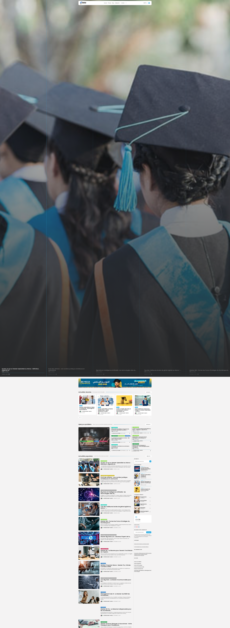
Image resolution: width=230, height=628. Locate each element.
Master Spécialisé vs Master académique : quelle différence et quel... (142, 410)
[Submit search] (150, 461)
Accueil (105, 3)
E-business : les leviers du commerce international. (120, 446)
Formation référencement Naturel (140, 555)
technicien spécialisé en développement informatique (142, 571)
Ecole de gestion (137, 563)
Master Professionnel (138, 568)
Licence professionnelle (139, 567)
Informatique (90, 441)
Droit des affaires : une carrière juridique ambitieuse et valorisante (66, 369)
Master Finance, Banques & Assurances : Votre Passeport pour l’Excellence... (140, 446)
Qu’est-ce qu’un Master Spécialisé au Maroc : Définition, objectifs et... (20, 369)
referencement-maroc (124, 411)
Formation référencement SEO (140, 553)
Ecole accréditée (137, 561)
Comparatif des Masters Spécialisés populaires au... (146, 469)
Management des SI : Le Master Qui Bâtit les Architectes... (115, 594)
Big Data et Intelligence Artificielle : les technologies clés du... (116, 370)
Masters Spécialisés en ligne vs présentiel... (146, 475)
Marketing (97, 441)
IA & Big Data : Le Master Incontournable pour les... (116, 580)
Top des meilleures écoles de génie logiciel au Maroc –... (162, 370)
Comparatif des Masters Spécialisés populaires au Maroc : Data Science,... (105, 410)
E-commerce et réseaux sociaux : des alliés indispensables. (92, 443)
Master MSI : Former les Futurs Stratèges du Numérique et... (209, 370)
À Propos (109, 3)
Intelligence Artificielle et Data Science (109, 490)
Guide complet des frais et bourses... (145, 489)
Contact (122, 3)
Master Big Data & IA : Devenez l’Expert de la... (116, 537)
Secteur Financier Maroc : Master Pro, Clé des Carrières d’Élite (116, 565)
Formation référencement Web (142, 554)
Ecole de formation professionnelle (141, 544)
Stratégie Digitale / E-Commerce (108, 475)
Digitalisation (84, 441)
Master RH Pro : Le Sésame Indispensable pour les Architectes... (116, 609)
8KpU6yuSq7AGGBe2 (87, 448)
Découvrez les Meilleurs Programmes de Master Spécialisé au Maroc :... (120, 429)
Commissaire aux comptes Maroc (141, 546)
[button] (149, 417)
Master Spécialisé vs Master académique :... (146, 482)
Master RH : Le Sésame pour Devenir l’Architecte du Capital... (116, 551)
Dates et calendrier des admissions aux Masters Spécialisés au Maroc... (85, 407)
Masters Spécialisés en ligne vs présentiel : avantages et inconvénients (123, 408)
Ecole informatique (138, 565)
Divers (81, 404)
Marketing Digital (104, 441)
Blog (113, 3)
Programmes (115, 427)
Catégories (117, 3)
